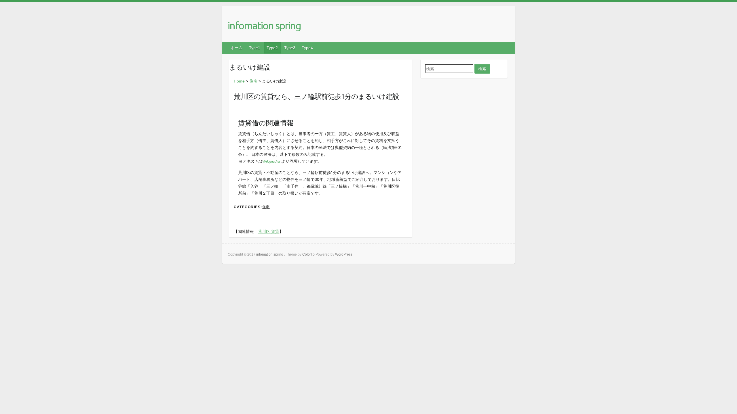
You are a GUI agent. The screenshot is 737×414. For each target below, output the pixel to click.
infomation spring (264, 25)
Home (239, 81)
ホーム (237, 47)
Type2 (272, 47)
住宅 (253, 81)
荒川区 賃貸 (268, 231)
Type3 (289, 47)
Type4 (307, 47)
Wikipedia (271, 161)
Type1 (254, 47)
